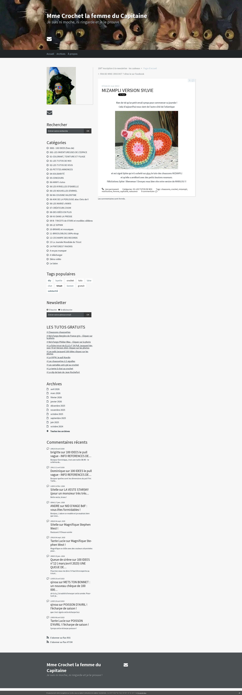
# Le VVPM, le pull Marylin (58, 357)
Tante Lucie (58, 541)
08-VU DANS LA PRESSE (61, 216)
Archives (61, 53)
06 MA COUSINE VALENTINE (63, 195)
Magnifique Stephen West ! (70, 526)
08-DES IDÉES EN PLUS (61, 212)
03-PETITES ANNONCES (61, 169)
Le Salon (54, 263)
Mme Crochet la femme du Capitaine (97, 16)
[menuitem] (52, 54)
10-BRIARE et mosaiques (61, 229)
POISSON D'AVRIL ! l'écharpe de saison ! (68, 606)
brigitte (55, 452)
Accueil (50, 53)
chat (50, 285)
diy (49, 280)
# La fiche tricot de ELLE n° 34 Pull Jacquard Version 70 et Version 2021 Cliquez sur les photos (70, 346)
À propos (72, 53)
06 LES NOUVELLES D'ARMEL (63, 190)
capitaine (124, 191)
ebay (148, 173)
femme (116, 191)
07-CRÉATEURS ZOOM (60, 207)
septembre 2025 (58, 418)
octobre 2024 (57, 426)
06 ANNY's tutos (57, 182)
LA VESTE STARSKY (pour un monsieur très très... (69, 491)
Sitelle (54, 490)
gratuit (81, 285)
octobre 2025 (57, 414)
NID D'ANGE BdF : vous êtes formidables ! (68, 508)
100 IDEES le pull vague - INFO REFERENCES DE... (70, 454)
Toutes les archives (60, 431)
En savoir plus (142, 693)
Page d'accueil (150, 68)
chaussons (165, 189)
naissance (133, 191)
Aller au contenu (8, 2)
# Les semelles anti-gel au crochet (63, 364)
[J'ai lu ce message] (239, 693)
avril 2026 (55, 389)
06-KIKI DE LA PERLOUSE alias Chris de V (69, 199)
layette (58, 280)
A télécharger (56, 254)
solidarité (53, 290)
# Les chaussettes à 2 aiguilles (61, 361)
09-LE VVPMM (56, 225)
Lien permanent (112, 189)
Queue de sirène (61, 560)
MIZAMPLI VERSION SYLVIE (127, 90)
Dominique (57, 471)
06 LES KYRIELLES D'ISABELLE (64, 186)
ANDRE (54, 506)
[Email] (49, 38)
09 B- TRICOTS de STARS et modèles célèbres (71, 220)
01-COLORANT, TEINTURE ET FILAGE (67, 156)
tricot (59, 285)
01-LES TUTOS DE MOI (60, 160)
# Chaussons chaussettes (58, 332)
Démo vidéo (55, 259)
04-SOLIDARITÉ (57, 173)
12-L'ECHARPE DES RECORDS (64, 237)
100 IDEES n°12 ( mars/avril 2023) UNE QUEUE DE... (70, 563)
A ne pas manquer (58, 250)
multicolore (107, 191)
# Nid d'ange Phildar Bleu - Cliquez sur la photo (69, 341)
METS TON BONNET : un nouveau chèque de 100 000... (70, 586)
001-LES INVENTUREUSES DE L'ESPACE (68, 152)
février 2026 (56, 397)
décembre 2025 (58, 405)
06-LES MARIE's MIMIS (60, 203)
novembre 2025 (58, 410)
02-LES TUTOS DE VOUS (61, 165)
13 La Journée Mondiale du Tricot (65, 242)
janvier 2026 (56, 401)
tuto (80, 280)
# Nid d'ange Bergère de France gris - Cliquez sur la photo (69, 337)
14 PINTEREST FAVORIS (61, 246)
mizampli (183, 189)
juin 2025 (55, 422)
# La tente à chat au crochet (60, 368)
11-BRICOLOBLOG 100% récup (64, 233)
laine (89, 280)
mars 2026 (55, 393)
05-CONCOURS (57, 177)
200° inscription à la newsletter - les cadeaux (119, 68)
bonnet (70, 285)
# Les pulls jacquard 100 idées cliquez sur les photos (67, 352)
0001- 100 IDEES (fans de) (62, 148)
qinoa (54, 582)
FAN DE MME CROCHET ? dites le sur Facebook (122, 73)
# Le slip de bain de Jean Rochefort (63, 372)
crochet (70, 280)
